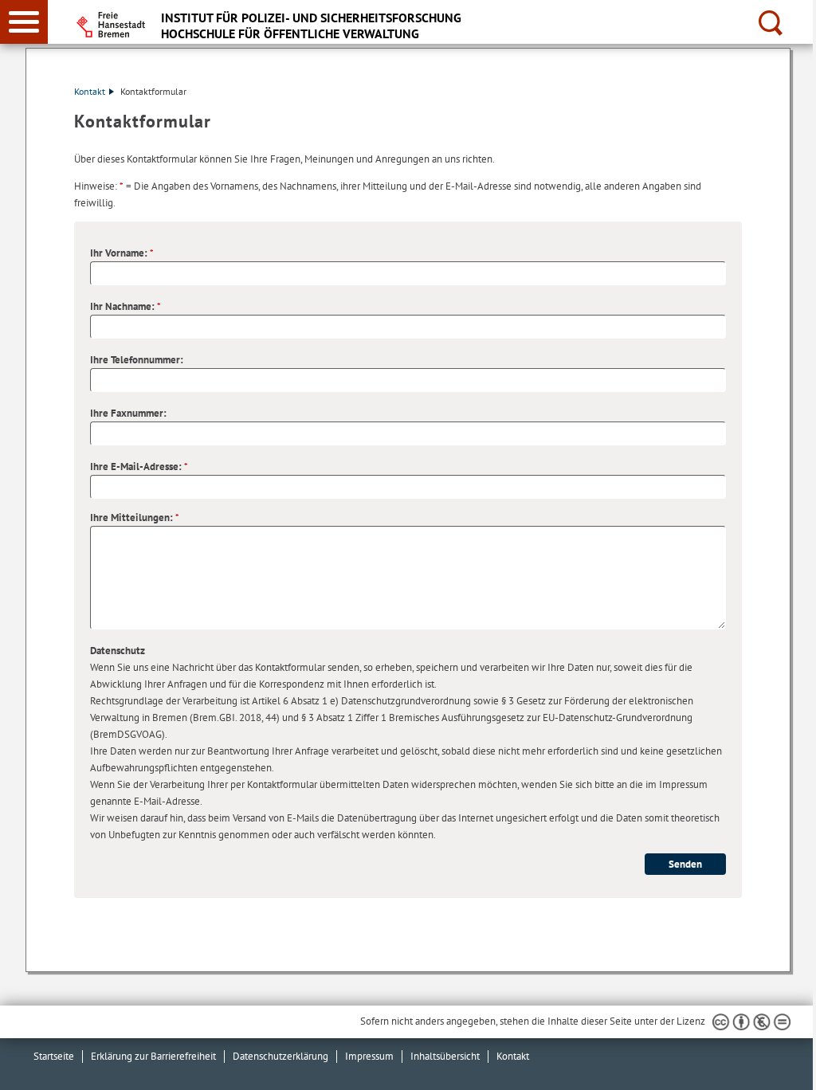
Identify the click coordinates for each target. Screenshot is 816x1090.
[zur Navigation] (24, 22)
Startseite (53, 1056)
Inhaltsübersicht (445, 1056)
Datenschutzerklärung (280, 1056)
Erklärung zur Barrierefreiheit (153, 1056)
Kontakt (89, 91)
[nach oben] (791, 1065)
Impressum (369, 1056)
